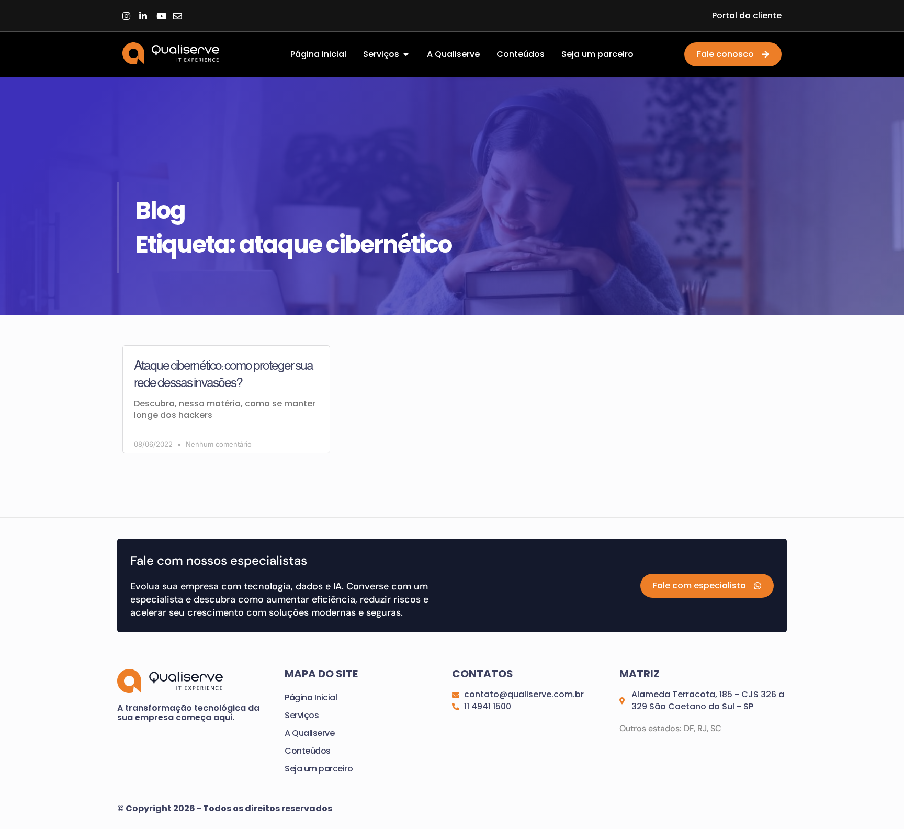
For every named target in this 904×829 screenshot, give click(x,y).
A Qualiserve (309, 733)
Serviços (302, 715)
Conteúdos (308, 751)
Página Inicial (311, 697)
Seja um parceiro (319, 769)
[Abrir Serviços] (406, 54)
